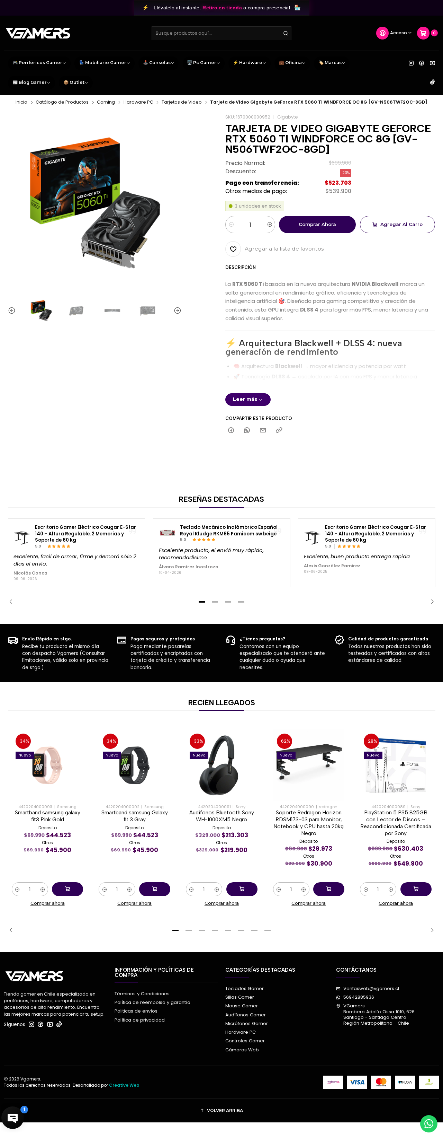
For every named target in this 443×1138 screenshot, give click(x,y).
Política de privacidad (140, 1020)
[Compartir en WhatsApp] (247, 431)
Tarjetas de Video (182, 102)
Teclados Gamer (244, 988)
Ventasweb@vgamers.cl (371, 988)
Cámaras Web (242, 1050)
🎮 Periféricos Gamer (37, 62)
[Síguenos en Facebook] (421, 63)
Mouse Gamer (241, 1006)
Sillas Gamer (239, 997)
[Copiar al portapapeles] (278, 431)
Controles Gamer (245, 1041)
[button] (202, 602)
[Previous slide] (13, 310)
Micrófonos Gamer (246, 1023)
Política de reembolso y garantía (152, 1002)
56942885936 (358, 997)
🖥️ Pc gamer (201, 62)
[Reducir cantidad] (231, 224)
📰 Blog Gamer (29, 82)
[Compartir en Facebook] (230, 431)
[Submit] (285, 33)
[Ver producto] (22, 536)
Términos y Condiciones (142, 993)
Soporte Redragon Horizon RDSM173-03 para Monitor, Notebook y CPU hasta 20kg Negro (308, 822)
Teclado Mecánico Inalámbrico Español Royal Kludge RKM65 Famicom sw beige (229, 530)
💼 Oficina (290, 62)
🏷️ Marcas (330, 62)
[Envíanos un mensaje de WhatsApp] (428, 1123)
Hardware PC (138, 102)
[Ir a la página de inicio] (38, 33)
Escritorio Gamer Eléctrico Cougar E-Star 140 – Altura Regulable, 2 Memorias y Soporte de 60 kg (85, 533)
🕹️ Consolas (157, 62)
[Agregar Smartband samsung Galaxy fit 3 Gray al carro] (154, 889)
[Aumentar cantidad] (269, 224)
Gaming (106, 102)
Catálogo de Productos (62, 102)
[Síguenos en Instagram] (411, 63)
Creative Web (124, 1085)
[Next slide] (176, 310)
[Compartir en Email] (263, 431)
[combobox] (221, 33)
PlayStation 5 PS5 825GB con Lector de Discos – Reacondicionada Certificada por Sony (395, 822)
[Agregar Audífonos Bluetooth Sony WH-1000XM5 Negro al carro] (241, 889)
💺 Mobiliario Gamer (102, 62)
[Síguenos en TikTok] (432, 82)
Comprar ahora (317, 224)
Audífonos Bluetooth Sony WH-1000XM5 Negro (221, 816)
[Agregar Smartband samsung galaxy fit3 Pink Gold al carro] (67, 889)
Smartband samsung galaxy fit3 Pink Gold (47, 816)
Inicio (21, 102)
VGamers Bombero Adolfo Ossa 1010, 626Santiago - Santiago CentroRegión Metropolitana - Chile (379, 1014)
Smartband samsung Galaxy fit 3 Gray (134, 816)
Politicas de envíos (136, 1011)
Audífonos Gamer (245, 1015)
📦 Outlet (73, 82)
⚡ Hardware (247, 62)
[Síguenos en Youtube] (432, 63)
